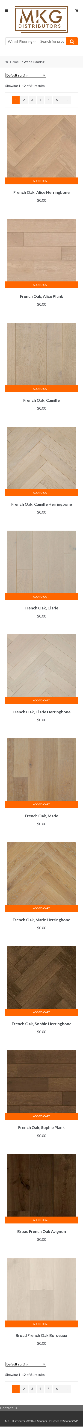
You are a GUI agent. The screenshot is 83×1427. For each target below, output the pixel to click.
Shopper (42, 1421)
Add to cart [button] (41, 181)
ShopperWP (70, 1421)
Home (14, 62)
